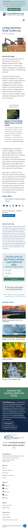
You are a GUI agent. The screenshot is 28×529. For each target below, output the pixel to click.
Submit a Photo (6, 507)
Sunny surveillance (7, 359)
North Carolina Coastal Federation (10, 458)
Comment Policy (6, 517)
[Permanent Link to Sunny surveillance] (14, 350)
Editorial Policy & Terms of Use (10, 520)
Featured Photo (11, 210)
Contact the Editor (6, 505)
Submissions (5, 473)
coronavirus (5, 212)
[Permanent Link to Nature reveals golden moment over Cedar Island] (14, 312)
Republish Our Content (8, 475)
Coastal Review (7, 1)
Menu (24, 19)
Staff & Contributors (7, 470)
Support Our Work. (14, 9)
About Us (4, 468)
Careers (4, 478)
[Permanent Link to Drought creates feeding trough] (14, 370)
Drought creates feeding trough (11, 379)
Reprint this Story (8, 215)
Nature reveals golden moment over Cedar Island (12, 320)
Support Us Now (10, 427)
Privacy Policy (5, 515)
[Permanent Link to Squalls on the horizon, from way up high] (14, 331)
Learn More (8, 423)
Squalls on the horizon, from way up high (13, 339)
